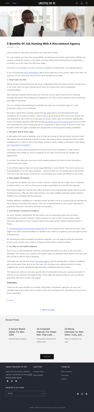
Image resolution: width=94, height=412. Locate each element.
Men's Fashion (66, 372)
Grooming (65, 375)
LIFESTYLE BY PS (39, 408)
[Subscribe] (42, 393)
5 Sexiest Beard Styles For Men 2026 (17, 332)
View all (47, 356)
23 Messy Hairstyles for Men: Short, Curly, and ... (75, 332)
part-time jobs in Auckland (18, 145)
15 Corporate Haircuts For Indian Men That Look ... (46, 332)
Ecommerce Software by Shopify (55, 408)
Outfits (64, 379)
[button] (15, 3)
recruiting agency (42, 261)
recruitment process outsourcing (58, 122)
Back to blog (48, 309)
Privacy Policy (38, 372)
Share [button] (11, 300)
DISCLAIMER (38, 375)
